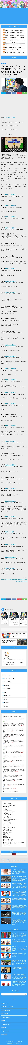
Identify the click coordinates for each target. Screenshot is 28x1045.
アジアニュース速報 (9, 678)
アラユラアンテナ (7, 822)
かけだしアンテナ (7, 829)
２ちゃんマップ (6, 845)
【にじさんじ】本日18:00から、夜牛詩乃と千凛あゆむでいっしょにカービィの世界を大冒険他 (13, 752)
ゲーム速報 (3, 63)
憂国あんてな (6, 834)
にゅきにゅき (6, 807)
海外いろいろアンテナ (8, 832)
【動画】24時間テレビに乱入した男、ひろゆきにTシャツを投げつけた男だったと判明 (13, 776)
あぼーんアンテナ (7, 817)
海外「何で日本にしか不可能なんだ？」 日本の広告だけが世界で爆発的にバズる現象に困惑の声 (13, 766)
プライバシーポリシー (11, 1041)
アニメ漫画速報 (8, 681)
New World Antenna (8, 810)
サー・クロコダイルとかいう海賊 (11, 49)
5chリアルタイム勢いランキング (11, 819)
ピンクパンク (6, 824)
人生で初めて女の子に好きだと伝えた (12, 40)
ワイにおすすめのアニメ (8, 788)
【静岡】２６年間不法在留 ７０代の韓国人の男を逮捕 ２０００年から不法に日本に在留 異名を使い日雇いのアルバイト (14, 730)
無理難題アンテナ (7, 837)
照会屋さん (5, 833)
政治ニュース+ (7, 695)
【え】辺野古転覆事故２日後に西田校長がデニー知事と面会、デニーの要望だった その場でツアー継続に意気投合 (14, 735)
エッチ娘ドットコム (8, 813)
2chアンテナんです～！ (8, 830)
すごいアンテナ (6, 816)
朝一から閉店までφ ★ (9, 117)
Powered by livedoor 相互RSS (11, 791)
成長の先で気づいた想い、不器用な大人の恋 (12, 716)
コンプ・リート (6, 806)
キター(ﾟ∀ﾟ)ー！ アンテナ (9, 827)
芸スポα (6, 706)
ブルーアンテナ (6, 826)
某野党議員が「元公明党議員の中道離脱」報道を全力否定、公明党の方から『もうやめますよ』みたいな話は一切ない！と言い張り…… (14, 770)
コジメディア (6, 836)
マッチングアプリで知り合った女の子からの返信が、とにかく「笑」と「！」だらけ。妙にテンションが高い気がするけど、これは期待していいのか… (14, 724)
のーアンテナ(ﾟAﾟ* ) (8, 823)
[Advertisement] (14, 16)
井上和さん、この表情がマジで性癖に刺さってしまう (15, 32)
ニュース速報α (7, 688)
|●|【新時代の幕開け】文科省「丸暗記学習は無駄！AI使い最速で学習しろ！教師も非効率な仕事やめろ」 (14, 746)
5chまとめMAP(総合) (8, 839)
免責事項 (18, 1041)
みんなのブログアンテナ (9, 812)
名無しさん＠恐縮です (10, 194)
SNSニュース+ (7, 675)
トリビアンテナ (6, 820)
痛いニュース (7, 702)
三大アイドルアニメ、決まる (11, 42)
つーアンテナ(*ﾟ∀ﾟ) (8, 840)
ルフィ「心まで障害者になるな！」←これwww (14, 37)
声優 (5, 692)
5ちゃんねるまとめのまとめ (9, 805)
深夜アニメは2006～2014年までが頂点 (13, 47)
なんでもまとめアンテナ (9, 814)
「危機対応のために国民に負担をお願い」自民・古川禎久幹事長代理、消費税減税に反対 (14, 757)
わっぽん (5, 809)
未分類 (5, 699)
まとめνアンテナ (7, 803)
